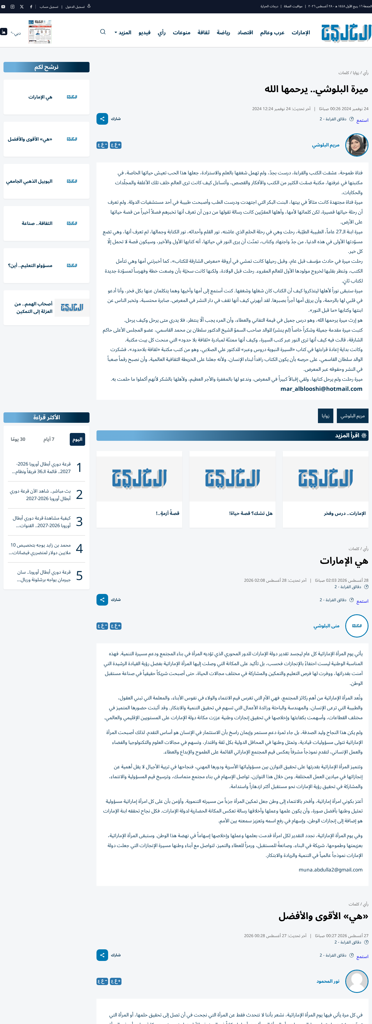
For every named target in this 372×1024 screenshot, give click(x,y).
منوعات (181, 32)
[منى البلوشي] (357, 626)
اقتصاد (245, 32)
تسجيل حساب (49, 6)
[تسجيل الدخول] (88, 6)
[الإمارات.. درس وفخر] (326, 479)
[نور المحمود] (357, 981)
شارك (116, 119)
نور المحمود (327, 981)
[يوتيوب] (3, 7)
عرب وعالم (272, 32)
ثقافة (204, 32)
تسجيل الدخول (75, 6)
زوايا (356, 73)
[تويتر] (22, 7)
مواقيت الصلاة (293, 6)
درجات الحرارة (269, 6)
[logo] (347, 33)
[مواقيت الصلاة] (3, 33)
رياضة (223, 32)
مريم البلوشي (325, 145)
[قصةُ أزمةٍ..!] (139, 479)
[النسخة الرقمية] (40, 33)
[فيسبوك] (31, 7)
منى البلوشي (326, 625)
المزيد (125, 32)
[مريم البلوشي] (357, 145)
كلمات (344, 73)
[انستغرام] (12, 7)
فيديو (145, 32)
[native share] (102, 119)
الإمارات (301, 32)
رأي (162, 32)
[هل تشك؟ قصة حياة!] (232, 479)
